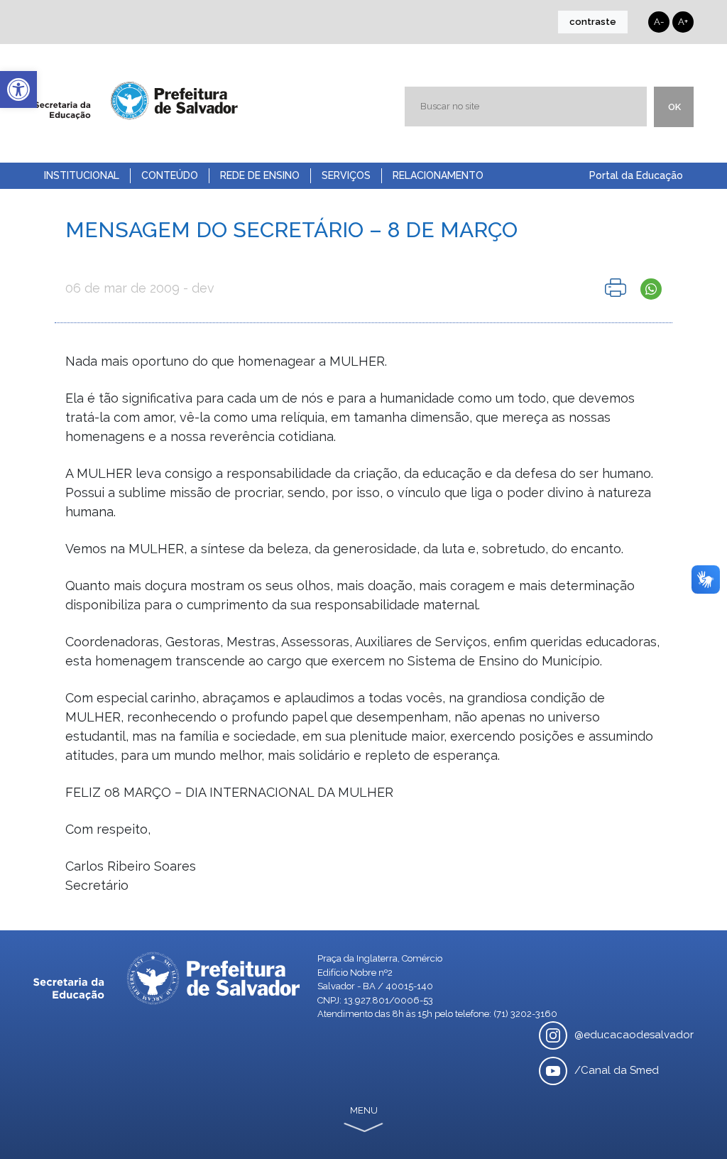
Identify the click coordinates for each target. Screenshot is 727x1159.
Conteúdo (169, 175)
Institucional (81, 175)
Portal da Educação (636, 175)
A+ (683, 21)
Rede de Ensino (260, 175)
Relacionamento (438, 175)
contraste (592, 21)
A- (659, 21)
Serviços (346, 175)
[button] (18, 89)
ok (674, 107)
